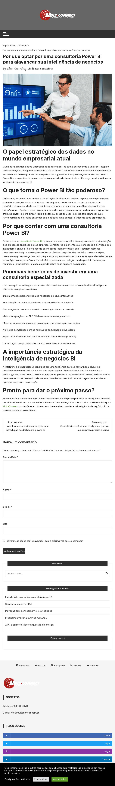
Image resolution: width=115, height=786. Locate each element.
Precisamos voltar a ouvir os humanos (26, 617)
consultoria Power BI (31, 241)
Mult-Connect (10, 406)
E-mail (7, 506)
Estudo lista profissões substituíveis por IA (28, 597)
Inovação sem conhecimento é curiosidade (28, 610)
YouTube (94, 665)
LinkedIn (76, 665)
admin (10, 68)
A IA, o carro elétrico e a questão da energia (29, 624)
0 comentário (46, 68)
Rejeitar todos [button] (40, 779)
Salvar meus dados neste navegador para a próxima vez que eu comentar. (45, 540)
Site (5, 523)
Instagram (59, 665)
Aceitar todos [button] (59, 779)
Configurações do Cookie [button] (17, 779)
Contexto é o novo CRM (18, 604)
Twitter (41, 665)
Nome (7, 489)
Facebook (24, 665)
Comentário (10, 457)
